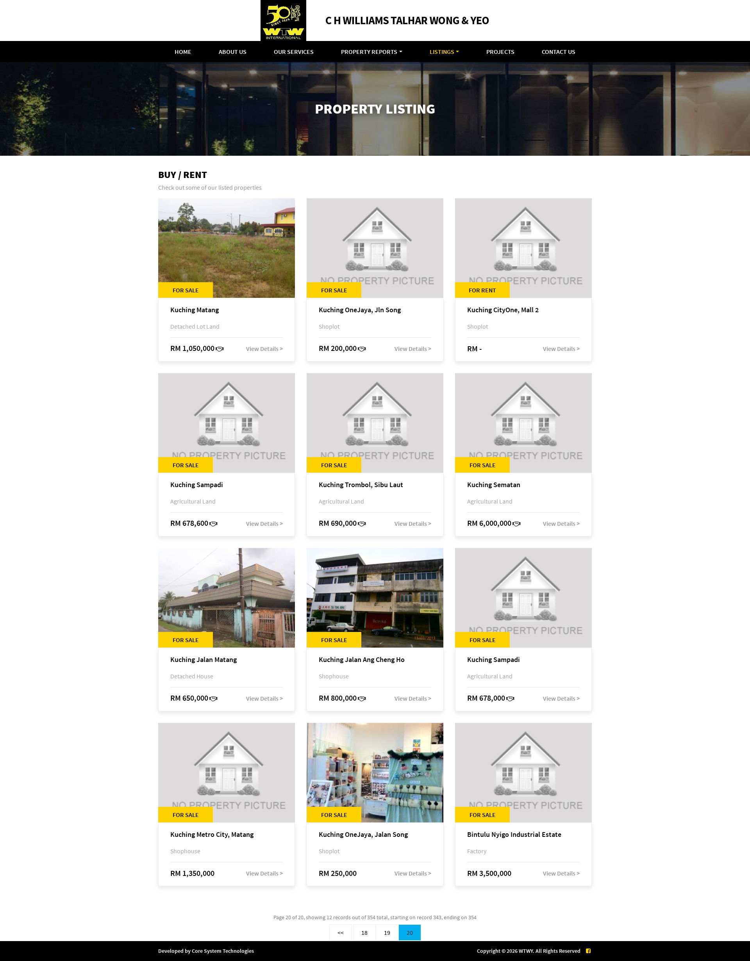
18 (364, 932)
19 (387, 932)
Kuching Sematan (493, 485)
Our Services (294, 51)
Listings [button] (442, 51)
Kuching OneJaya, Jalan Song (363, 835)
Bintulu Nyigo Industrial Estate (514, 835)
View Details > (264, 348)
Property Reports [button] (369, 51)
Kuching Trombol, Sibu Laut (361, 485)
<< (341, 932)
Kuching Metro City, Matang (212, 835)
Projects (500, 51)
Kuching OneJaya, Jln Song (360, 310)
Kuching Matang (194, 310)
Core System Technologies (223, 950)
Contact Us (558, 51)
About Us (232, 51)
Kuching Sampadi (196, 485)
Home (183, 51)
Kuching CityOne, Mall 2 (503, 310)
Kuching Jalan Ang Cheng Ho (362, 660)
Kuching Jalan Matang (203, 660)
